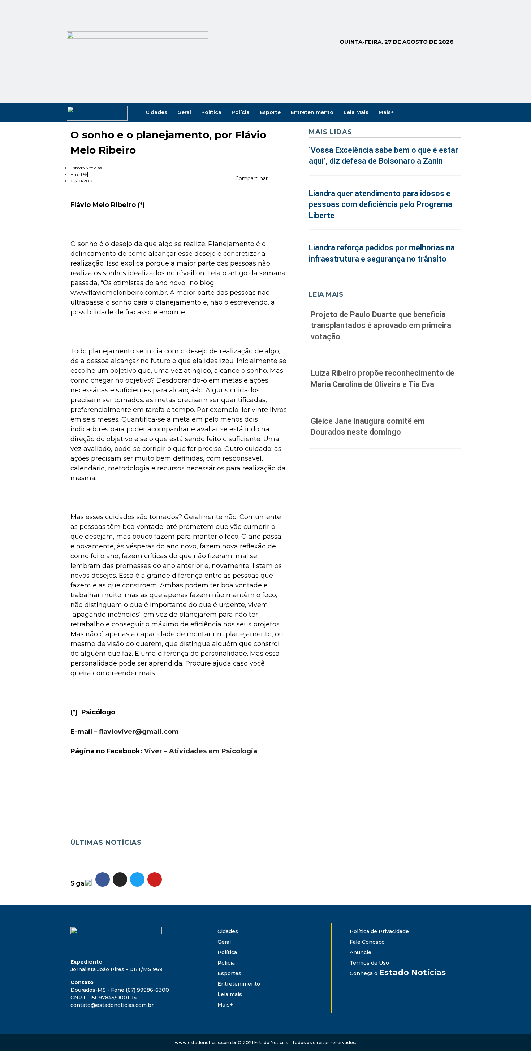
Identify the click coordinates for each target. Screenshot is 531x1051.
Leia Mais (356, 112)
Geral (184, 112)
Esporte (270, 112)
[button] (275, 180)
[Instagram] (434, 112)
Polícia (241, 112)
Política (211, 112)
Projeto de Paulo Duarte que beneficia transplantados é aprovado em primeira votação (381, 325)
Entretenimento (312, 112)
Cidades (156, 112)
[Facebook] (424, 112)
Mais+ (386, 112)
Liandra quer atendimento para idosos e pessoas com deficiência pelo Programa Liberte (380, 204)
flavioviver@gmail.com (139, 732)
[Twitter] (444, 112)
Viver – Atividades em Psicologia (200, 751)
